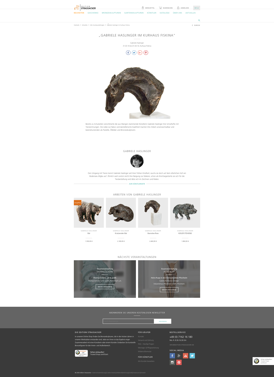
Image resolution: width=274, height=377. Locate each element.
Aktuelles (190, 13)
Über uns (177, 13)
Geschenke (93, 13)
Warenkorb (167, 8)
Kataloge (165, 13)
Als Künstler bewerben (146, 361)
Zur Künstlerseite (137, 184)
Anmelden (184, 8)
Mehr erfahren (105, 287)
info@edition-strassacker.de (182, 345)
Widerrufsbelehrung (122, 372)
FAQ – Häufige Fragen (146, 344)
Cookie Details (111, 372)
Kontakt (141, 336)
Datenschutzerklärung (98, 372)
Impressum (136, 372)
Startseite (76, 25)
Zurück (197, 25)
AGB (130, 372)
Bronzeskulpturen (111, 13)
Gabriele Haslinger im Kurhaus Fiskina (118, 25)
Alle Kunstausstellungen (97, 25)
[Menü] (86, 351)
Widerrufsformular (144, 351)
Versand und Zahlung (146, 340)
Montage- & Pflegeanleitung (148, 348)
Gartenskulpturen (134, 13)
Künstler (151, 13)
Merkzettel (150, 8)
